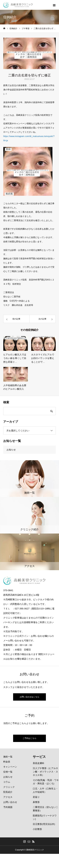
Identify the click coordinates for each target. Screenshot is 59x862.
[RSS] (33, 841)
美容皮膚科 (38, 763)
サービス (39, 756)
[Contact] (29, 841)
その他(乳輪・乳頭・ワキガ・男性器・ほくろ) (46, 782)
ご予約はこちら (29, 738)
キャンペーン (10, 766)
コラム (6, 782)
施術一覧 (7, 756)
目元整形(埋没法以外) (44, 824)
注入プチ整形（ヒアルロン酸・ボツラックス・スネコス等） (45, 771)
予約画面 (7, 807)
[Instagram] (24, 841)
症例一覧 (7, 771)
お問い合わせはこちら (29, 697)
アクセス (7, 797)
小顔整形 (37, 829)
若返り (36, 797)
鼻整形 (36, 802)
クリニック (9, 787)
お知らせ (11, 449)
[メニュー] (54, 5)
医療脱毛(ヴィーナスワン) (45, 817)
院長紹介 (7, 792)
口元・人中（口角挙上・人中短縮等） (45, 790)
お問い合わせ (10, 802)
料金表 (6, 761)
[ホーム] (4, 28)
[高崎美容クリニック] (18, 5)
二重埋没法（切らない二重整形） (45, 809)
